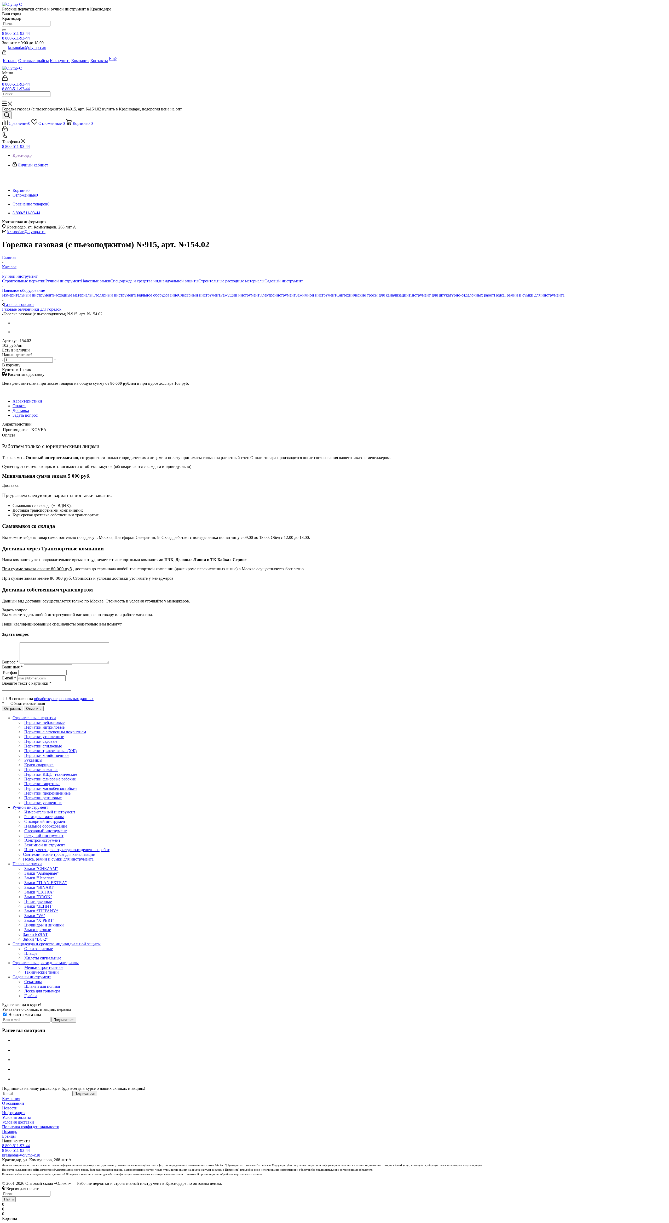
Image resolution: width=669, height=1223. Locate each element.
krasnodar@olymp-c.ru (27, 47)
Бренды (9, 1136)
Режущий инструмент (239, 295)
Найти (9, 1199)
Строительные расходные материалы (231, 281)
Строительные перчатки (23, 281)
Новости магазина (24, 1014)
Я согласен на (51, 698)
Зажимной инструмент (316, 295)
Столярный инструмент (114, 295)
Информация (13, 1112)
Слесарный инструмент (199, 295)
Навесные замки (95, 281)
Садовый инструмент (283, 281)
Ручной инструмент (63, 281)
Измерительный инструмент (27, 295)
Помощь (9, 1131)
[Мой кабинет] (4, 53)
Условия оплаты (16, 1117)
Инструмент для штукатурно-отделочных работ (451, 295)
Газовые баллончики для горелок (31, 309)
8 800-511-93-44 (16, 33)
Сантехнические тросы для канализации (372, 295)
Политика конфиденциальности (30, 1127)
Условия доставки (18, 1122)
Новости (10, 1108)
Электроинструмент (277, 295)
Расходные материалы (73, 295)
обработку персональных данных (64, 698)
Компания (11, 1098)
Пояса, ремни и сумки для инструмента (529, 295)
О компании (13, 1103)
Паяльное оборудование (156, 295)
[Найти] (4, 30)
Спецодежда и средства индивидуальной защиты (154, 281)
